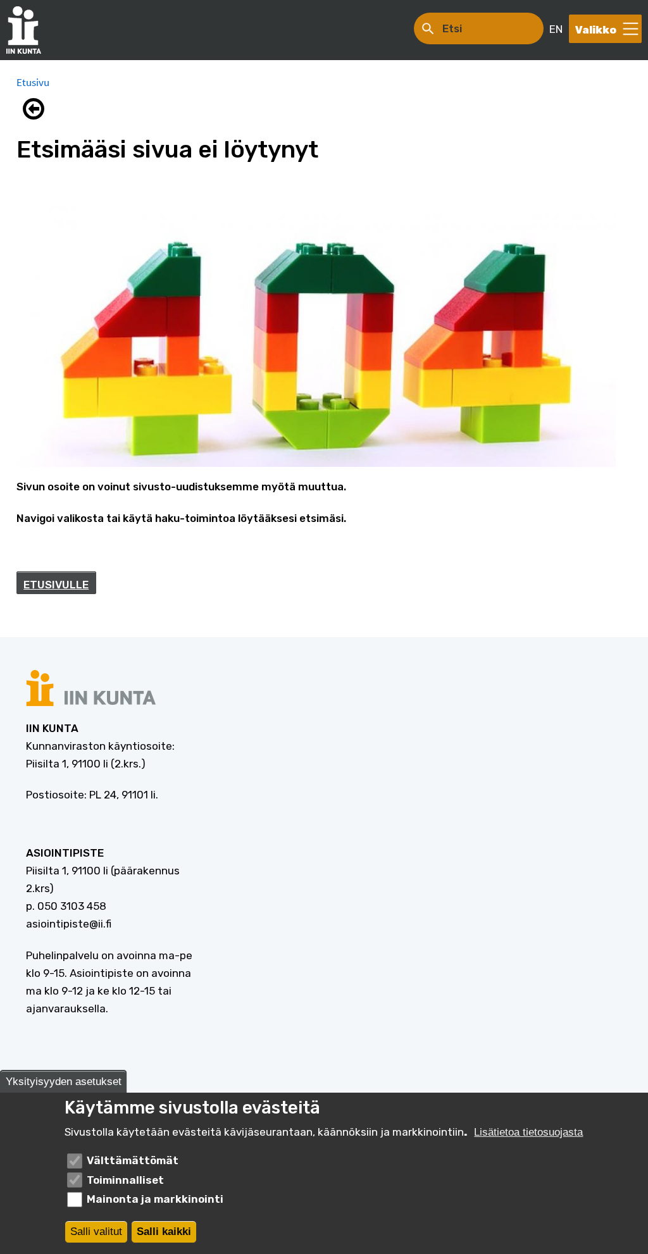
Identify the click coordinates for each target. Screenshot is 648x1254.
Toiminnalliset (125, 1180)
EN (556, 29)
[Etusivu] (30, 30)
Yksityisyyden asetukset (64, 1082)
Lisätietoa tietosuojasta (528, 1132)
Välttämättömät (132, 1160)
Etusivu (32, 82)
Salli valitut (96, 1232)
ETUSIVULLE (56, 584)
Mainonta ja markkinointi (155, 1199)
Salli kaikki (164, 1232)
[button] (37, 108)
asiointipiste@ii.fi (68, 923)
